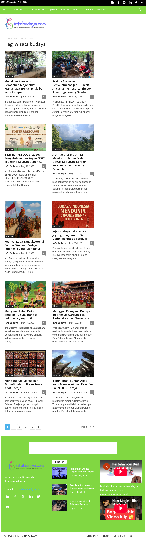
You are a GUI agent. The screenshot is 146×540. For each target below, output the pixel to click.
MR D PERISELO (29, 535)
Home (6, 9)
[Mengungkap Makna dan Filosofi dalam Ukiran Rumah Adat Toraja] (25, 363)
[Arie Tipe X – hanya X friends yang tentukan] (59, 489)
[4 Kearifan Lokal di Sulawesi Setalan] (59, 505)
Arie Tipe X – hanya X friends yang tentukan (82, 487)
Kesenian (18, 9)
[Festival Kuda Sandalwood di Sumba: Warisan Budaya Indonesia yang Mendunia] (25, 219)
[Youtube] (142, 3)
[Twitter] (136, 3)
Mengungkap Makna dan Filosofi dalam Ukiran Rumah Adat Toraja (24, 384)
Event (89, 9)
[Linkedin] (130, 3)
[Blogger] (112, 3)
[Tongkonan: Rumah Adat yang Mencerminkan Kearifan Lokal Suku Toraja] (73, 363)
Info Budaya (11, 96)
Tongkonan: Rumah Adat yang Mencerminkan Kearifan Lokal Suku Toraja (72, 384)
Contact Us (119, 535)
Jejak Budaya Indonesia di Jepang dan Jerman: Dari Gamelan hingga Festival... (70, 234)
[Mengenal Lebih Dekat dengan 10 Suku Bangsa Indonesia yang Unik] (25, 294)
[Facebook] (118, 3)
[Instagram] (124, 3)
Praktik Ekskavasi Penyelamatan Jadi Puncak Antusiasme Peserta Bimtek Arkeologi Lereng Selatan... (71, 86)
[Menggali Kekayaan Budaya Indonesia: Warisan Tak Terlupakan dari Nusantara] (73, 294)
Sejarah (52, 9)
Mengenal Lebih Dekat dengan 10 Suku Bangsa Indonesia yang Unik (21, 314)
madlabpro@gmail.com (30, 489)
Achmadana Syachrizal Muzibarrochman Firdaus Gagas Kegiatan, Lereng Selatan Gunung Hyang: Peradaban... (69, 162)
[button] (139, 10)
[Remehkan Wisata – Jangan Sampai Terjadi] (59, 473)
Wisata (101, 9)
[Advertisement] (96, 24)
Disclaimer (92, 535)
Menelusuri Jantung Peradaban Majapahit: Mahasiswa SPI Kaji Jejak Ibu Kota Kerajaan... (24, 86)
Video (76, 9)
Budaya (35, 9)
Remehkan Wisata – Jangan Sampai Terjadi (82, 470)
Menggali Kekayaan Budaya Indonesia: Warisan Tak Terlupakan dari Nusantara (71, 314)
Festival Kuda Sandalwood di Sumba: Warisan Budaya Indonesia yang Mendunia (24, 245)
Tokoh (65, 9)
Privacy (105, 535)
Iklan (131, 535)
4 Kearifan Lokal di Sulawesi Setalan (80, 503)
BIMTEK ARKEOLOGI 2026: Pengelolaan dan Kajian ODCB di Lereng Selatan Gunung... (25, 158)
